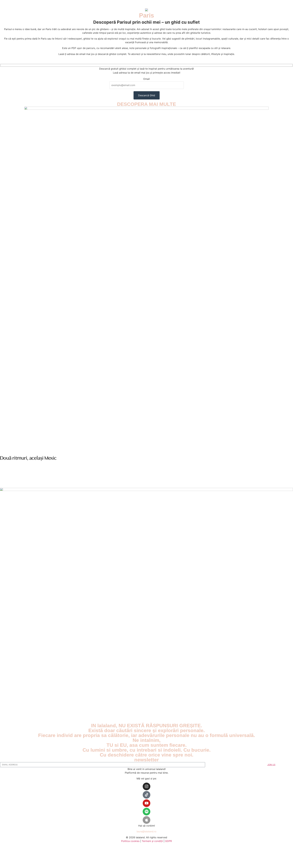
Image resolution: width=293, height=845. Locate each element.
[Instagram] (146, 786)
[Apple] (146, 820)
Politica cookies (130, 841)
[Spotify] (146, 811)
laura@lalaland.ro (146, 831)
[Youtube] (146, 803)
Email (146, 79)
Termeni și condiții (152, 841)
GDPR (168, 841)
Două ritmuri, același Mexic (28, 458)
